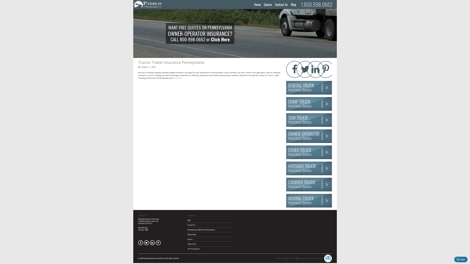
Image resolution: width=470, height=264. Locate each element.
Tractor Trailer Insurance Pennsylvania (171, 62)
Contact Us (281, 4)
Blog (293, 4)
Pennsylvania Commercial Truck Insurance (201, 230)
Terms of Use (192, 244)
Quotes (268, 4)
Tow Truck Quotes (194, 249)
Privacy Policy (192, 234)
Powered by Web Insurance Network (309, 258)
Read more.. (178, 78)
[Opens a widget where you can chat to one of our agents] (461, 260)
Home (257, 4)
